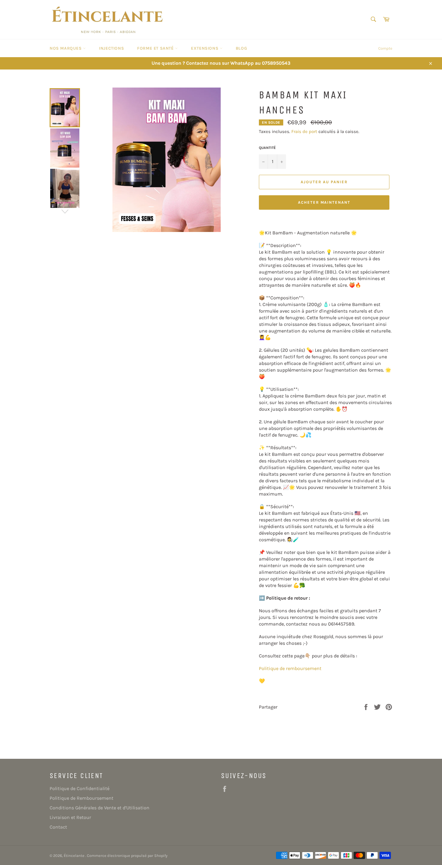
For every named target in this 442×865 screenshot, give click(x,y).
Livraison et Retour (70, 817)
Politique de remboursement (290, 668)
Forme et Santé (156, 48)
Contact (58, 827)
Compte (385, 48)
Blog (241, 48)
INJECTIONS (111, 48)
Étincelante (74, 855)
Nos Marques (66, 48)
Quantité (267, 148)
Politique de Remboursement (81, 798)
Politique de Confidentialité (79, 788)
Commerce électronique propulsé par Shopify (127, 855)
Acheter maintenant (324, 202)
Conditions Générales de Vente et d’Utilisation (99, 808)
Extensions (205, 48)
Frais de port (304, 131)
